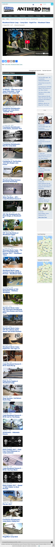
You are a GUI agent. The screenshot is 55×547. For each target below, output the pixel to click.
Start (5, 16)
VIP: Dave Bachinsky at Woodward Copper (10, 234)
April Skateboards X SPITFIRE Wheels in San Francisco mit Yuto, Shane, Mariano (44, 88)
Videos (15, 16)
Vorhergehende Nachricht (35, 70)
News (10, 16)
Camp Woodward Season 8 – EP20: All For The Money (12, 416)
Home (3, 18)
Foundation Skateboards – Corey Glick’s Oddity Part (12, 520)
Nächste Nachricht (46, 70)
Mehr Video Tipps (42, 217)
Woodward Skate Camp (16, 64)
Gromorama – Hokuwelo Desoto (11, 433)
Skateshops (22, 16)
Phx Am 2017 (7, 504)
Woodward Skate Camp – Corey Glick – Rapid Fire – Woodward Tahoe (26, 22)
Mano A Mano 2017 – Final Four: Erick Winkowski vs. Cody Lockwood (12, 451)
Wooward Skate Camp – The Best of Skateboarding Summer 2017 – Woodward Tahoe (12, 252)
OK (39, 545)
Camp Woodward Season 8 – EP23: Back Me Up (12, 365)
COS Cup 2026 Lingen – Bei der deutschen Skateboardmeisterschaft (44, 79)
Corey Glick (7, 64)
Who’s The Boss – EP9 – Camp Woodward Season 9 (12, 198)
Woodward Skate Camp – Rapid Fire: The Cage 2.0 (11, 348)
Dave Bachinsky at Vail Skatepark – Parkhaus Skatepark (10, 290)
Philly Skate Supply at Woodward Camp (10, 382)
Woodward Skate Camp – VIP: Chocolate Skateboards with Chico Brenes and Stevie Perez (13, 310)
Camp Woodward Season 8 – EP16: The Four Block (12, 469)
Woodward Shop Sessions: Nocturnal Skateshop (12, 181)
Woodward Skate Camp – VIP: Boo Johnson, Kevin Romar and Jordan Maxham (12, 329)
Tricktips (38, 16)
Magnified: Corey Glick (10, 537)
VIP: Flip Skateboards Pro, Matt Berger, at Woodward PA (12, 215)
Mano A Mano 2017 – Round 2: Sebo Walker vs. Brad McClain (12, 487)
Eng (44, 16)
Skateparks (31, 16)
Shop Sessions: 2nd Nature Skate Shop (12, 399)
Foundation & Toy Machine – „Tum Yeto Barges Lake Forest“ (12, 162)
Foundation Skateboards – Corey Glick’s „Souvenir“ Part (12, 128)
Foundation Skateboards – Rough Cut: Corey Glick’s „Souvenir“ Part (12, 110)
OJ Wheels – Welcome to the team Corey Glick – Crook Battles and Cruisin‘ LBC (12, 91)
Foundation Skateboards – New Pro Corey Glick (12, 145)
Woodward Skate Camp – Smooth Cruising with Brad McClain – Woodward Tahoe (12, 272)
